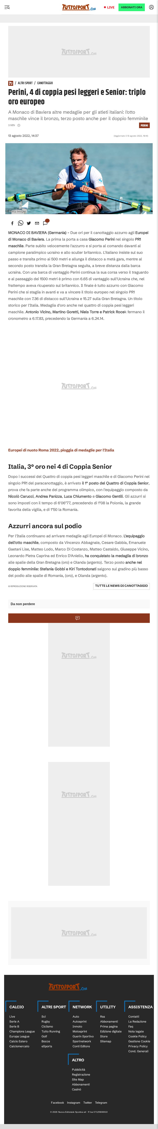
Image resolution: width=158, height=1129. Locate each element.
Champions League (22, 1031)
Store (104, 1036)
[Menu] (7, 7)
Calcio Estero (18, 1041)
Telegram (101, 1102)
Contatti (133, 1016)
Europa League (19, 1036)
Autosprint (80, 1021)
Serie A (14, 1021)
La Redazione (137, 1021)
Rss (102, 1016)
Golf (44, 1036)
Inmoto (77, 1026)
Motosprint (80, 1031)
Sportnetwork (82, 1041)
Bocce (46, 1041)
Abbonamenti (109, 1021)
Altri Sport (25, 83)
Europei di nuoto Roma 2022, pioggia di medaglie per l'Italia (61, 450)
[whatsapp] (20, 223)
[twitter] (29, 223)
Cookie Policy (137, 1036)
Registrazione (81, 1074)
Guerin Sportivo (83, 1036)
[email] (37, 223)
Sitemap (105, 1041)
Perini (144, 125)
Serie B (14, 1026)
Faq (130, 1026)
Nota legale (136, 1031)
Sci (44, 1016)
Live (110, 7)
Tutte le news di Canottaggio (121, 586)
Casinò (76, 1089)
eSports (47, 1046)
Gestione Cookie (139, 1041)
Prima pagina (109, 1026)
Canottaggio (45, 83)
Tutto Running (51, 1031)
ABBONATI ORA (131, 7)
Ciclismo (47, 1026)
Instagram (73, 1102)
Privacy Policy (138, 1046)
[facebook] (12, 223)
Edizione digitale (111, 1031)
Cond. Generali (138, 1051)
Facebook (57, 1102)
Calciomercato (19, 1046)
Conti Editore (81, 1046)
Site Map (78, 1079)
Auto (76, 1016)
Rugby (46, 1021)
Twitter (87, 1102)
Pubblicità (78, 1069)
